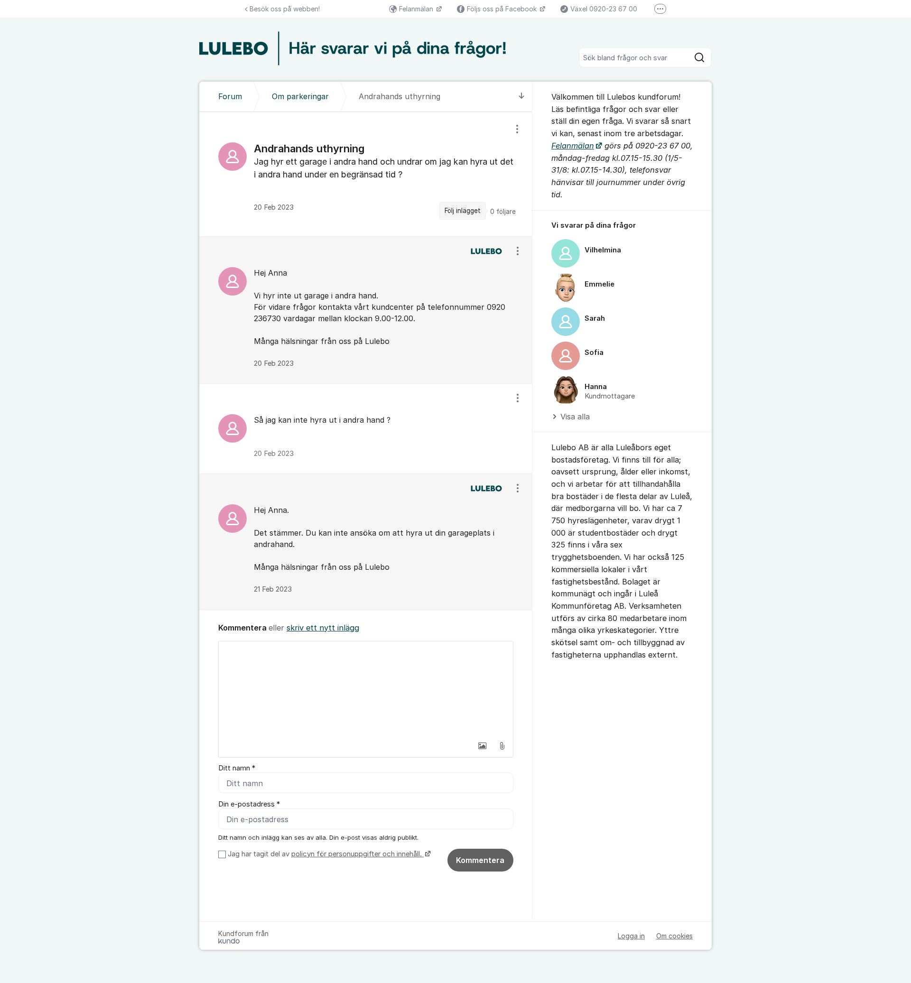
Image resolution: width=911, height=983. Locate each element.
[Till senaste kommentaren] (521, 96)
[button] (482, 745)
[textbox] (366, 688)
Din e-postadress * (249, 804)
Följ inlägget (463, 210)
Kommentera (480, 860)
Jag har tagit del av (325, 854)
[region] (365, 174)
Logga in (631, 936)
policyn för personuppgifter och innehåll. (357, 854)
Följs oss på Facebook (503, 9)
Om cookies (674, 936)
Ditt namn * (236, 768)
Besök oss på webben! (285, 9)
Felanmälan (417, 9)
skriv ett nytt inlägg (323, 627)
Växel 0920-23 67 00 (603, 9)
